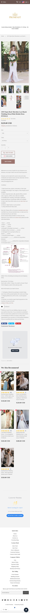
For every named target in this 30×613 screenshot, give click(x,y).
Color (2, 137)
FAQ (12, 303)
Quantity (3, 145)
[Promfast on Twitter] (2, 600)
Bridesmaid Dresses (15, 578)
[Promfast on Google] (11, 600)
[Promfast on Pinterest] (8, 600)
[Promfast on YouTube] (22, 600)
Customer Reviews (15, 552)
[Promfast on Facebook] (5, 600)
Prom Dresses (15, 574)
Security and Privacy (15, 568)
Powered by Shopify (19, 604)
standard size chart (23, 210)
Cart (19, 2)
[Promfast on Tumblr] (19, 600)
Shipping (3, 125)
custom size (18, 217)
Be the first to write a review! (15, 515)
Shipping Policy (15, 566)
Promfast (11, 604)
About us (15, 536)
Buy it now (8, 161)
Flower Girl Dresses (15, 583)
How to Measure (15, 550)
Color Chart (15, 546)
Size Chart (15, 548)
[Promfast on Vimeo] (24, 600)
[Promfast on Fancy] (26, 600)
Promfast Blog (15, 540)
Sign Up (26, 592)
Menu (4, 2)
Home (2, 36)
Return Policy (5, 303)
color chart (23, 201)
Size (2, 130)
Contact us (15, 538)
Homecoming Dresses (15, 580)
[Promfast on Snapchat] (16, 600)
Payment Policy (15, 564)
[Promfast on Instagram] (14, 600)
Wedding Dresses (15, 576)
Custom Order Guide (15, 554)
